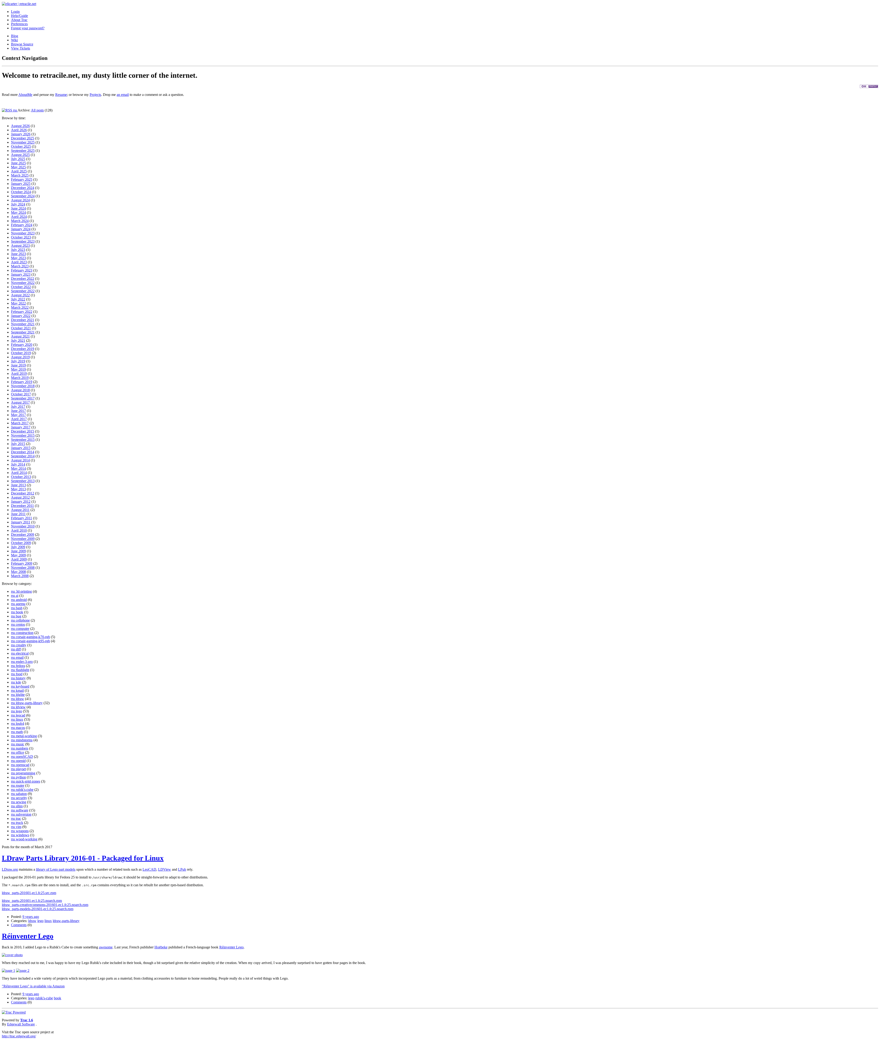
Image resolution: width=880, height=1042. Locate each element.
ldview (21, 707)
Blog (14, 36)
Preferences (19, 24)
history (21, 678)
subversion (23, 814)
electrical (22, 653)
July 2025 (18, 159)
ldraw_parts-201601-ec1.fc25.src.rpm (29, 893)
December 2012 (22, 493)
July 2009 (18, 547)
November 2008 (23, 568)
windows (22, 835)
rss (15, 110)
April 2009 (19, 559)
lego (19, 711)
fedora (20, 666)
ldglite (20, 695)
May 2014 (18, 468)
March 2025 (20, 175)
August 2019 (20, 357)
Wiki (14, 40)
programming (25, 773)
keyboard (22, 686)
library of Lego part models (55, 869)
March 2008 (20, 576)
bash (19, 608)
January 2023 (20, 274)
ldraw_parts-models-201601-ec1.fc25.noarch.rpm (37, 909)
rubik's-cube (24, 790)
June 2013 (18, 485)
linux (19, 719)
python (21, 777)
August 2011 (20, 510)
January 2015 (20, 448)
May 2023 (18, 258)
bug (18, 616)
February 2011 (21, 518)
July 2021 (18, 340)
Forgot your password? (27, 28)
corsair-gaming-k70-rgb (33, 637)
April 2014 (19, 473)
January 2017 (20, 427)
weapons (22, 831)
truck (19, 823)
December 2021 (22, 320)
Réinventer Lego (27, 936)
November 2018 (23, 386)
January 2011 (20, 522)
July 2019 (18, 361)
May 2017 (18, 415)
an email (123, 95)
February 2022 (21, 312)
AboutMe (25, 95)
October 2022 (21, 287)
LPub (182, 869)
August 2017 (20, 402)
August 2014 (20, 460)
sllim (19, 806)
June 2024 (18, 208)
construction (24, 633)
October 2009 (21, 543)
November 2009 (23, 539)
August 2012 (20, 497)
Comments (19, 925)
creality (21, 645)
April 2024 (19, 217)
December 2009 (22, 534)
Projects (95, 95)
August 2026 (20, 126)
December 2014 (22, 452)
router (20, 785)
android (21, 600)
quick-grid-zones (28, 781)
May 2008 (18, 572)
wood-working (26, 839)
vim (18, 827)
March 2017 (20, 423)
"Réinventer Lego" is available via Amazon (33, 986)
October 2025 (21, 146)
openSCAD (24, 757)
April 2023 (19, 262)
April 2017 (19, 419)
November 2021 (23, 324)
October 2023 (21, 237)
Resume (61, 95)
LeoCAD (149, 869)
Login (15, 12)
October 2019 (21, 353)
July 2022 (18, 299)
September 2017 (23, 398)
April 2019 (19, 373)
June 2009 (18, 551)
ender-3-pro (24, 662)
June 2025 (18, 163)
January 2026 (20, 134)
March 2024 (20, 221)
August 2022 (20, 295)
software (22, 810)
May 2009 (18, 555)
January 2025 (20, 184)
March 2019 (20, 378)
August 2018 (20, 390)
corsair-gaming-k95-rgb (33, 641)
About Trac (19, 20)
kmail (20, 690)
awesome (106, 947)
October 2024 (21, 192)
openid (21, 761)
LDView (164, 869)
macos (20, 728)
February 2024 (21, 225)
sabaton (21, 794)
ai (17, 595)
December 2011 (22, 506)
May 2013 (18, 489)
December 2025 (22, 138)
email (20, 657)
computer (22, 629)
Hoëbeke (161, 947)
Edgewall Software (21, 1024)
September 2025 (23, 151)
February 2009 (21, 563)
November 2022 (23, 283)
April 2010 (19, 530)
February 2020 (21, 345)
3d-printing (24, 591)
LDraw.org (10, 869)
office (20, 752)
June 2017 (18, 411)
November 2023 (23, 233)
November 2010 (23, 526)
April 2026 (19, 130)
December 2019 (22, 349)
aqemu (20, 604)
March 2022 (20, 307)
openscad (22, 765)
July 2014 (18, 464)
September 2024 (23, 196)
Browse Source (22, 44)
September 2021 (23, 332)
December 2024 (22, 188)
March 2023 (20, 266)
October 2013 (21, 477)
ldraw (20, 699)
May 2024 (18, 212)
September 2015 (23, 440)
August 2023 (20, 245)
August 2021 (20, 336)
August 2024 (20, 200)
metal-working (26, 736)
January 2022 (20, 316)
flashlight (22, 670)
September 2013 (23, 481)
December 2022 (22, 279)
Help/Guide (19, 16)
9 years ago (30, 917)
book (19, 612)
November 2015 (23, 435)
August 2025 (20, 155)
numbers (22, 748)
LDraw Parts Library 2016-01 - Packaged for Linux (83, 858)
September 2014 (23, 456)
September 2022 (23, 291)
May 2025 (18, 167)
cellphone (23, 620)
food (19, 674)
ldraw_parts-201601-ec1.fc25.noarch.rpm (32, 901)
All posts (37, 110)
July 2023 (18, 250)
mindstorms (24, 740)
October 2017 (21, 394)
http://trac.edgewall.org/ (19, 1036)
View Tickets (20, 48)
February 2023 (21, 270)
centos (20, 624)
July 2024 (18, 204)
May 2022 (18, 303)
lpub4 (20, 723)
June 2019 (18, 365)
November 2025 (23, 142)
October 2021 (21, 328)
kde (18, 682)
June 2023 (18, 254)
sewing (21, 802)
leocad (20, 715)
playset (21, 769)
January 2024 (20, 229)
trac (18, 818)
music (20, 744)
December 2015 (22, 431)
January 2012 (20, 501)
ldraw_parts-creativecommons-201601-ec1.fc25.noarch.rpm (45, 905)
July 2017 (18, 406)
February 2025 (21, 179)
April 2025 (19, 171)
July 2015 (18, 444)
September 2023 (23, 241)
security (21, 798)
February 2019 (21, 382)
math (19, 732)
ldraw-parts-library (29, 703)
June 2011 (18, 514)
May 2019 (18, 369)
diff (18, 649)
